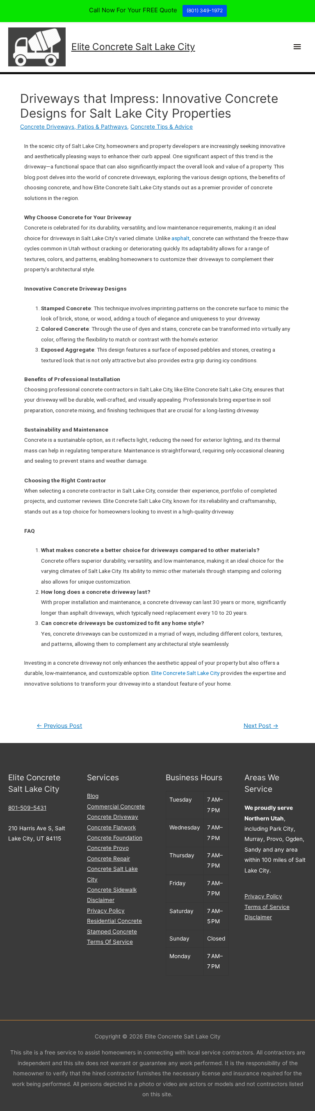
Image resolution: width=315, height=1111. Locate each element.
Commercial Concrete (116, 806)
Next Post (261, 725)
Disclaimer (100, 900)
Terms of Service (267, 907)
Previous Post (59, 725)
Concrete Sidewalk (112, 889)
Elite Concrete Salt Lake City (133, 46)
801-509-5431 (27, 807)
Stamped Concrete (112, 931)
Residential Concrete (114, 921)
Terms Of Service (110, 941)
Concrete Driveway (112, 816)
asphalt (180, 238)
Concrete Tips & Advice (161, 126)
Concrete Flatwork (111, 827)
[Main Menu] (297, 47)
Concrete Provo (108, 848)
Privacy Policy (106, 910)
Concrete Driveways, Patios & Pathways (73, 126)
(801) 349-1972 (205, 10)
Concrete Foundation (114, 837)
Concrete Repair (108, 858)
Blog (92, 796)
